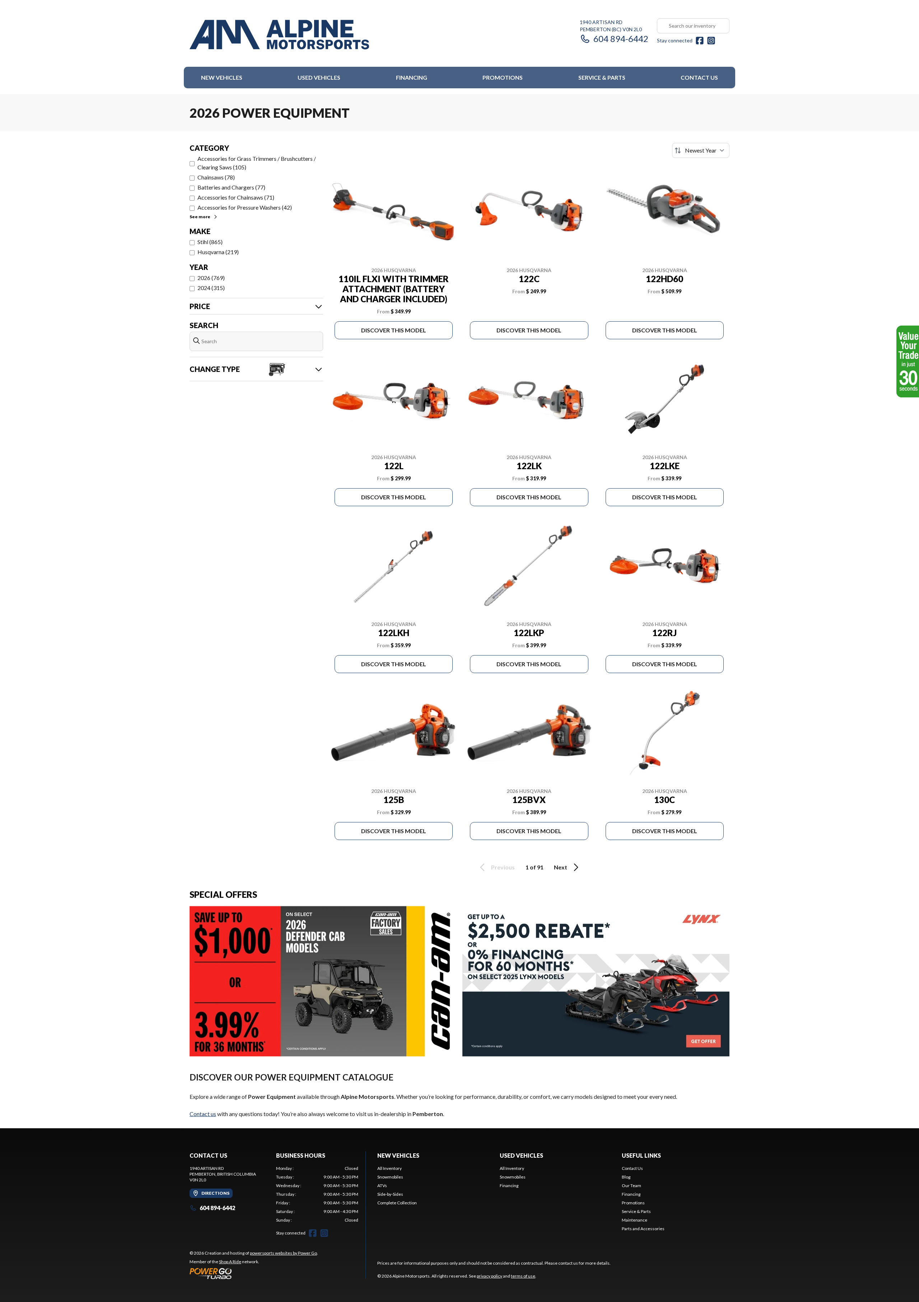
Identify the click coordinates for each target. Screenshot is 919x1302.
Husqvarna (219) (218, 251)
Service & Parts (601, 77)
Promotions (502, 77)
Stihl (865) (210, 241)
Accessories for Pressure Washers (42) (244, 207)
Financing (411, 77)
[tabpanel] (317, 1194)
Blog (626, 1177)
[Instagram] (711, 40)
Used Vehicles (319, 77)
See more (200, 216)
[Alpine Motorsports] (279, 34)
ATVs (382, 1185)
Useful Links (641, 1155)
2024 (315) (211, 287)
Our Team (631, 1185)
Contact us (203, 1113)
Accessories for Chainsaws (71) (235, 197)
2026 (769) (211, 277)
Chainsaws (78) (216, 177)
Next (560, 867)
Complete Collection (397, 1202)
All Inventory (389, 1168)
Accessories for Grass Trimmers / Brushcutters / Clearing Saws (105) (256, 163)
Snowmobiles (390, 1177)
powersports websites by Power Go (283, 1253)
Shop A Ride (230, 1261)
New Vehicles (221, 77)
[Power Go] (254, 1273)
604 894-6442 (620, 38)
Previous (503, 867)
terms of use (523, 1276)
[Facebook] (699, 40)
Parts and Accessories (643, 1228)
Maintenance (634, 1220)
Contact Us (699, 77)
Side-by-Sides (390, 1194)
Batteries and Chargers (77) (231, 187)
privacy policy (489, 1276)
